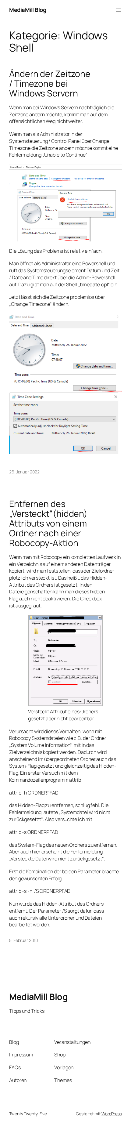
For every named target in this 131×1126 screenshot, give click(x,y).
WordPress (111, 1114)
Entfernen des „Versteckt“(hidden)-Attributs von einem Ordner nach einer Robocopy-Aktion (50, 523)
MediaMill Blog (27, 10)
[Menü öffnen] (118, 10)
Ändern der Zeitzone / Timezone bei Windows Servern (49, 83)
